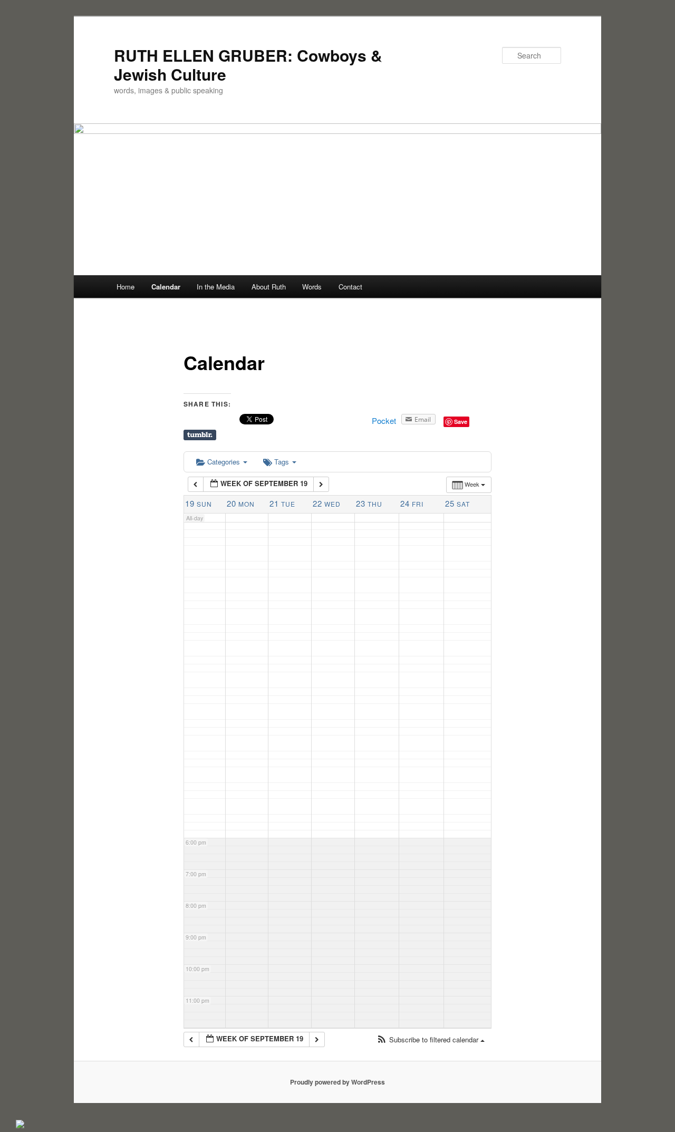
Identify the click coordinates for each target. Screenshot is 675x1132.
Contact (350, 287)
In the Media (216, 287)
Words (312, 287)
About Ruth (269, 287)
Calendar (165, 287)
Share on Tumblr (200, 435)
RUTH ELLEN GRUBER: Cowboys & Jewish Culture (248, 64)
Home (125, 287)
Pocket (384, 420)
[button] (430, 1040)
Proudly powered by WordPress (337, 1082)
